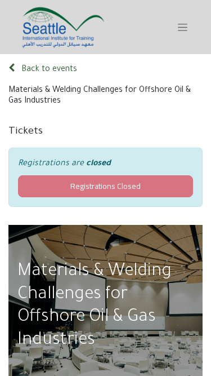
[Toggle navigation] (183, 27)
